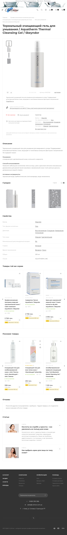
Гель (52, 120)
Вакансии (22, 483)
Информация (42, 475)
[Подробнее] (59, 425)
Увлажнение (39, 124)
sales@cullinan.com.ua (34, 505)
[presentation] (2, 299)
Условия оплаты (57, 478)
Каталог (6, 475)
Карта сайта (55, 485)
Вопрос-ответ (41, 481)
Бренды (6, 485)
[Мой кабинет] (46, 10)
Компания (23, 475)
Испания (38, 246)
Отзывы (21, 485)
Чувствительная (53, 126)
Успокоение (46, 124)
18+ (36, 241)
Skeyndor (44, 118)
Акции (5, 478)
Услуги (5, 482)
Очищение (57, 122)
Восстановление (48, 122)
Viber (33, 518)
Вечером (38, 250)
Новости (21, 478)
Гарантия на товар (57, 483)
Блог (38, 478)
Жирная (45, 126)
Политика (22, 481)
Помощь (55, 475)
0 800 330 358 (34, 501)
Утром (44, 250)
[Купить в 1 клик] (40, 347)
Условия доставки (57, 481)
